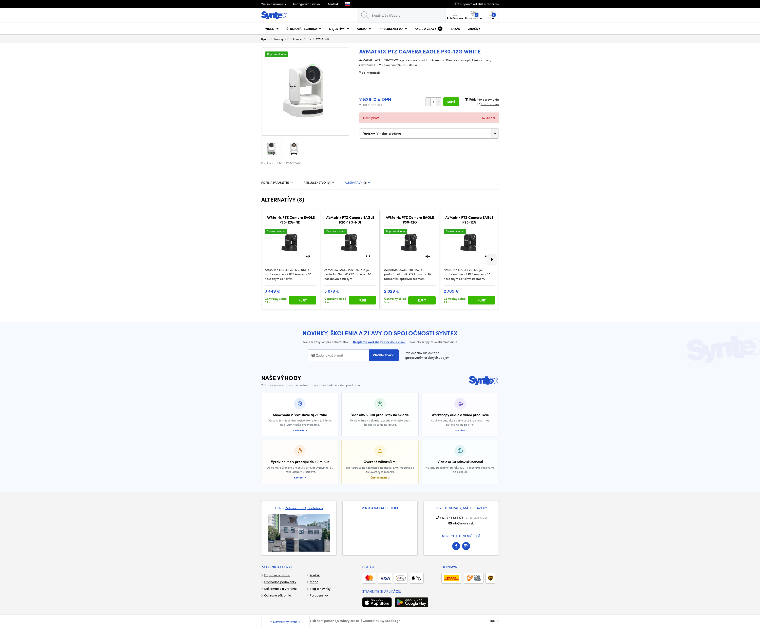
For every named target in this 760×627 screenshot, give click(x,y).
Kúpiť (451, 102)
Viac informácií (369, 72)
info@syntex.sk (463, 523)
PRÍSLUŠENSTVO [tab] (317, 182)
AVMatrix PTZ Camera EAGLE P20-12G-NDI (350, 219)
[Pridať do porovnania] (308, 256)
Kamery (278, 39)
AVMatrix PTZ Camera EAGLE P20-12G (469, 219)
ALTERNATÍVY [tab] (355, 182)
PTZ (309, 39)
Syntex (265, 39)
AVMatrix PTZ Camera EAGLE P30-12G (410, 219)
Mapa (314, 581)
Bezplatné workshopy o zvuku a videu (379, 342)
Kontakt (333, 4)
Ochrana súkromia (277, 595)
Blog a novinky (320, 588)
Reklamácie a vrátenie (280, 588)
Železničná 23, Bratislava (304, 507)
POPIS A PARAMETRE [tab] (275, 182)
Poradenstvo (319, 595)
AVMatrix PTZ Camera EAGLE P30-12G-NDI (291, 219)
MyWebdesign (390, 620)
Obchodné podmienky (280, 581)
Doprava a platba (277, 575)
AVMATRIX (322, 39)
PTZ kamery (295, 39)
